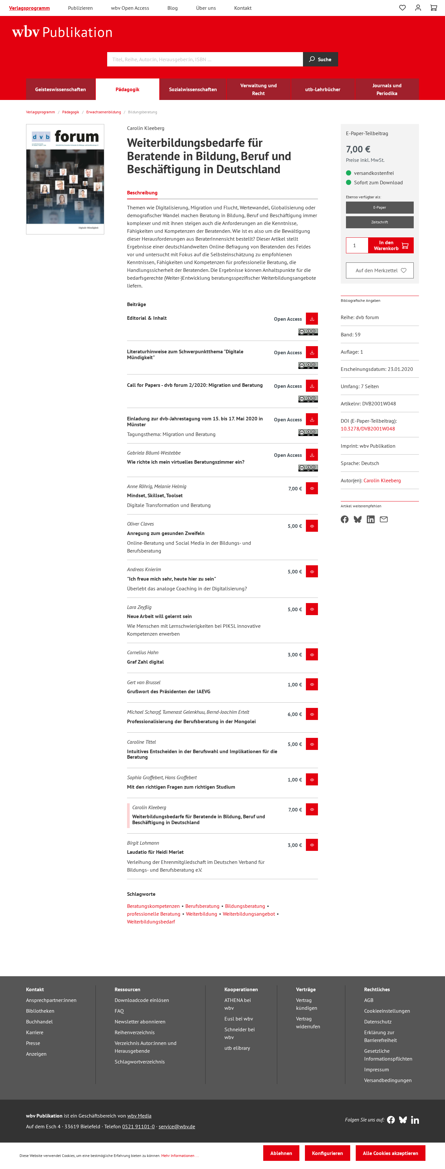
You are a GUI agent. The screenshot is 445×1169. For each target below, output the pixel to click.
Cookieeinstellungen (387, 1010)
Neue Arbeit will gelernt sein (159, 616)
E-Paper (379, 207)
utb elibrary (237, 1048)
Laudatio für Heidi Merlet (155, 852)
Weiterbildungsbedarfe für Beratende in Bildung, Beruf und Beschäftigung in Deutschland (198, 819)
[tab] (142, 192)
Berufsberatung (202, 906)
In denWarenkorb (386, 245)
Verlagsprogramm (29, 8)
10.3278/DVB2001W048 (368, 428)
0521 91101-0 (138, 1126)
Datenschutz (378, 1021)
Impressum (376, 1069)
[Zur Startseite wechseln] (62, 30)
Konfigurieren (327, 1153)
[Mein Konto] (418, 7)
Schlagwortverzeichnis (140, 1061)
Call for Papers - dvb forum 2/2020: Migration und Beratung (195, 385)
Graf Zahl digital (145, 661)
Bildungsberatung (245, 906)
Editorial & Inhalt (147, 318)
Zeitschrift (379, 221)
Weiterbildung (201, 913)
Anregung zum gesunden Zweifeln (166, 533)
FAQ (119, 1010)
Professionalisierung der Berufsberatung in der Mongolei (191, 721)
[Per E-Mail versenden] (384, 520)
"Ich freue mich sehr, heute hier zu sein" (171, 578)
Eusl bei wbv (238, 1018)
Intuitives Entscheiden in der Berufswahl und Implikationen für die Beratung (202, 754)
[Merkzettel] (402, 8)
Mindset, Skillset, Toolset (155, 495)
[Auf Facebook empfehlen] (345, 520)
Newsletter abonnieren (140, 1021)
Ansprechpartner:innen (51, 1000)
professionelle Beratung (153, 913)
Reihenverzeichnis (135, 1032)
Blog (172, 8)
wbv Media (139, 1115)
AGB (368, 1000)
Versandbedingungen (388, 1080)
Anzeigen (36, 1053)
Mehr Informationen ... (180, 1155)
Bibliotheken (40, 1010)
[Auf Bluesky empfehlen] (358, 520)
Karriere (34, 1032)
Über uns (206, 8)
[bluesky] (401, 1120)
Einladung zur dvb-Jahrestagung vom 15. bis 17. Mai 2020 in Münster (195, 421)
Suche (324, 59)
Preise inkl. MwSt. (365, 160)
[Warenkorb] (433, 8)
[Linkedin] (413, 1120)
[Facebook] (389, 1120)
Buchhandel (39, 1021)
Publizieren (80, 8)
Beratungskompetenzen (153, 906)
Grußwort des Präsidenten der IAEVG (168, 691)
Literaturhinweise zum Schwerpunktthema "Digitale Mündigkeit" (185, 354)
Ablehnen (281, 1153)
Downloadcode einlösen (142, 1000)
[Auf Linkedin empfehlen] (371, 520)
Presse (33, 1043)
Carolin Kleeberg (382, 480)
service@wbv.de (177, 1126)
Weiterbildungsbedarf (151, 921)
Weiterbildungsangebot (249, 913)
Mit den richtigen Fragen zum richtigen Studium (181, 786)
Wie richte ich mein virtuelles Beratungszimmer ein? (185, 461)
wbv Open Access (130, 8)
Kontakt (242, 8)
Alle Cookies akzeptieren (390, 1153)
